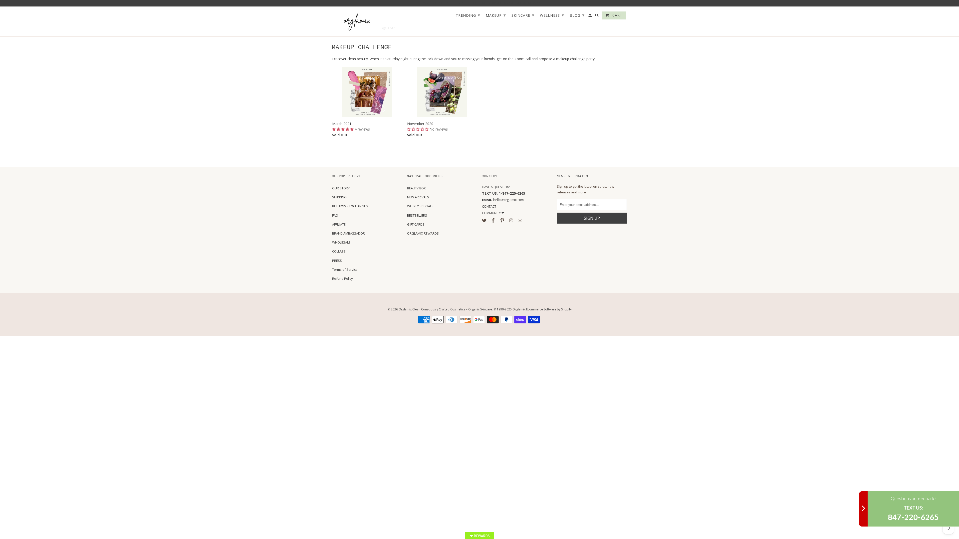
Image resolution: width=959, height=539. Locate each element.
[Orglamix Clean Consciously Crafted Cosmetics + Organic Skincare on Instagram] (511, 220)
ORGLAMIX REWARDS (423, 233)
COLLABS (339, 251)
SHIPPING (339, 197)
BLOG (577, 15)
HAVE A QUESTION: (496, 187)
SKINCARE (522, 15)
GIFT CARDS (416, 224)
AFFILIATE (339, 224)
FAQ (335, 215)
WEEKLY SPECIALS (420, 206)
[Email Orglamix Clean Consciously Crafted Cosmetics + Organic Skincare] (520, 220)
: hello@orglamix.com (503, 199)
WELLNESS (552, 15)
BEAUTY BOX (416, 188)
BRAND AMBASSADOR (348, 233)
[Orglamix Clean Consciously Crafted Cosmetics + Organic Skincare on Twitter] (484, 220)
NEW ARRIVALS (418, 197)
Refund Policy (342, 278)
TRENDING (468, 15)
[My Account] (590, 16)
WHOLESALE (341, 242)
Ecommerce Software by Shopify (549, 309)
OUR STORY (341, 188)
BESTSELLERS (417, 215)
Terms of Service (345, 269)
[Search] (597, 16)
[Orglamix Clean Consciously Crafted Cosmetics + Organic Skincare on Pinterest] (502, 220)
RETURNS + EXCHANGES (350, 206)
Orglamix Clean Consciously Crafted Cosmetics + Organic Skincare (445, 309)
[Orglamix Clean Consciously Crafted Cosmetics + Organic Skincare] (357, 21)
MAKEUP (496, 15)
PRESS (337, 260)
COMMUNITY (491, 213)
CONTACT (489, 206)
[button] (343, 129)
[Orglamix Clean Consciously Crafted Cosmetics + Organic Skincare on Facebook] (493, 220)
